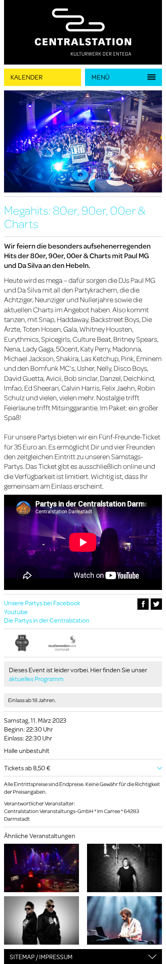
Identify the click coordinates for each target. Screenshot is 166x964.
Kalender (26, 77)
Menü (100, 77)
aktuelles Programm (36, 678)
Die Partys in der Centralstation (46, 620)
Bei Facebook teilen (143, 604)
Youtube (16, 611)
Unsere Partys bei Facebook (42, 602)
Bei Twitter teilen (156, 604)
